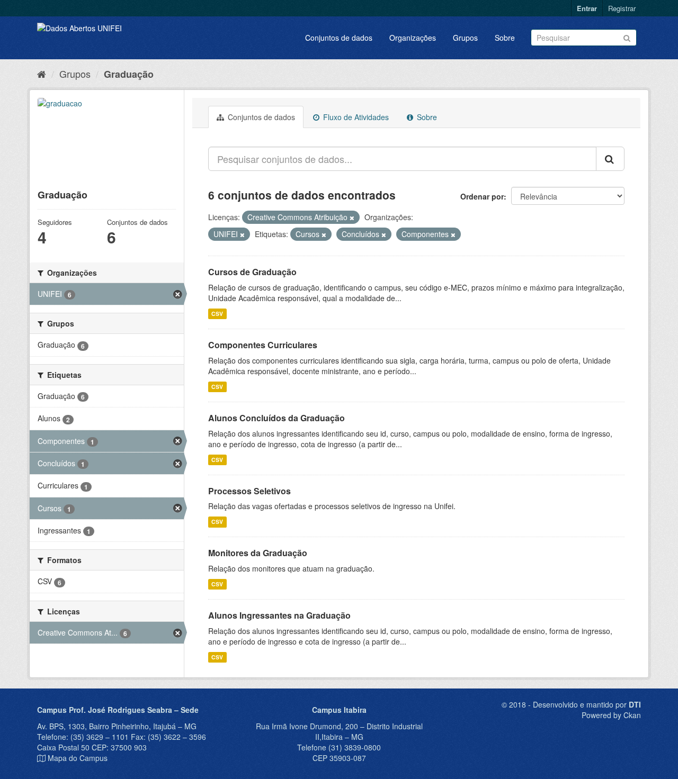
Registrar (622, 8)
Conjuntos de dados (338, 37)
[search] (610, 159)
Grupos (465, 37)
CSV (217, 314)
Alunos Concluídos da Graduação (276, 418)
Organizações (412, 37)
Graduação (129, 74)
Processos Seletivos (249, 491)
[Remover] (352, 217)
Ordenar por (482, 196)
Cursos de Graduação (252, 272)
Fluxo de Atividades (355, 117)
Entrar (587, 8)
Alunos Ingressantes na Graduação (279, 615)
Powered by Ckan (611, 715)
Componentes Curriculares (262, 345)
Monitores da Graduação (257, 553)
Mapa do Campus (78, 758)
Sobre (505, 37)
